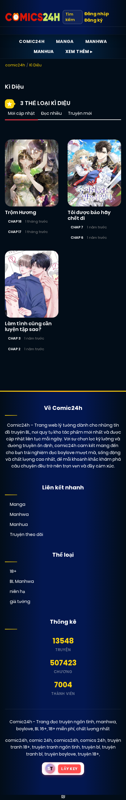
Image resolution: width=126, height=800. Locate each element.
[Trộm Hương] (31, 172)
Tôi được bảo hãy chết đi (89, 215)
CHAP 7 (77, 227)
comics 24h (93, 740)
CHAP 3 (14, 338)
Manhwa (96, 41)
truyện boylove (60, 754)
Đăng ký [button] (93, 20)
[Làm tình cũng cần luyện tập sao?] (31, 284)
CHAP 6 (77, 237)
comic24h (15, 65)
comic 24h (40, 740)
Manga (65, 41)
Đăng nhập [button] (96, 14)
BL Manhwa (22, 581)
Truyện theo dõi (26, 534)
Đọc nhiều (51, 113)
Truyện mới (80, 113)
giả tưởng (20, 601)
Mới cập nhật (21, 113)
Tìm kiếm (70, 17)
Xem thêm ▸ (79, 51)
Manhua (44, 51)
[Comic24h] (32, 17)
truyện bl (91, 747)
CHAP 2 (14, 349)
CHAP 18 (14, 221)
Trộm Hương (20, 212)
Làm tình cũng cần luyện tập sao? (28, 326)
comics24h (66, 740)
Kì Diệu (35, 65)
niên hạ (17, 591)
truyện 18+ (88, 754)
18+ (13, 571)
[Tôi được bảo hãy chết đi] (94, 172)
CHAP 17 (14, 231)
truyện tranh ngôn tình (56, 747)
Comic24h (31, 41)
